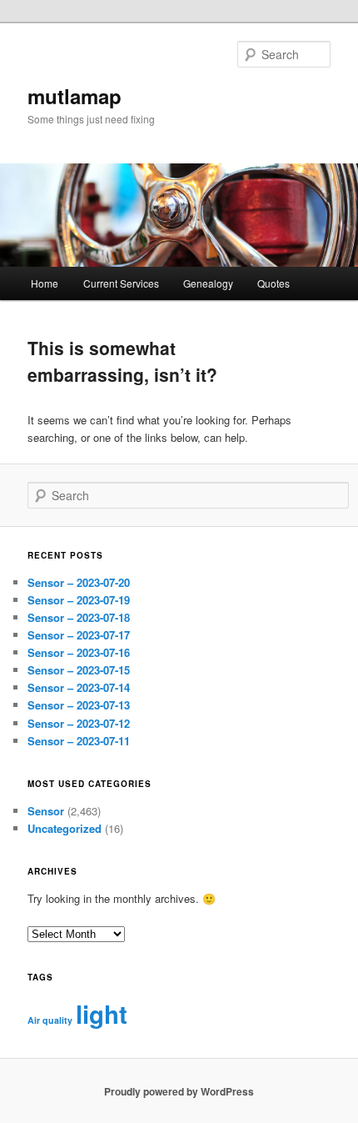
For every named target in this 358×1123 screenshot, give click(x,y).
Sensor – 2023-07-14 (78, 687)
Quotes (273, 283)
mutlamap (74, 96)
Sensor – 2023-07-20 (78, 582)
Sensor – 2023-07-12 (78, 723)
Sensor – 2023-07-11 (78, 741)
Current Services (121, 283)
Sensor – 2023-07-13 (78, 705)
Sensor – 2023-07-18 (78, 617)
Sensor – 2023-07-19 (78, 600)
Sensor (45, 811)
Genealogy (208, 283)
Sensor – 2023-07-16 (78, 652)
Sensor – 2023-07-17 (78, 635)
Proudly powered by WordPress (179, 1091)
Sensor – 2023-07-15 (78, 670)
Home (44, 283)
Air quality (49, 1020)
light (101, 1013)
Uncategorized (64, 828)
